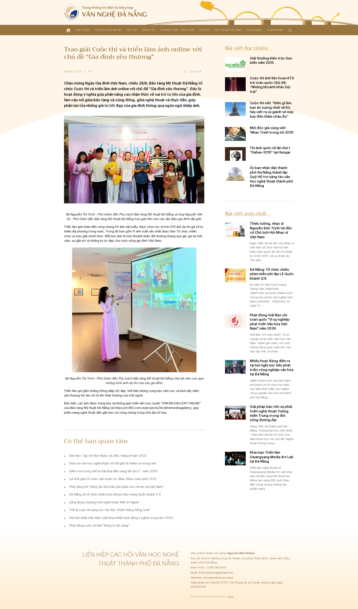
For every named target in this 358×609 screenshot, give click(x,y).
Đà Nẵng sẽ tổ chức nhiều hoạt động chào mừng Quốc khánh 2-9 (115, 494)
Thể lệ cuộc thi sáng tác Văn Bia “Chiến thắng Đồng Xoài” (109, 510)
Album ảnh (275, 30)
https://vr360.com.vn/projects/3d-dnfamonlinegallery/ (153, 408)
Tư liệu (204, 30)
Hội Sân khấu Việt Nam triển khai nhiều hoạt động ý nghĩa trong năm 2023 (121, 518)
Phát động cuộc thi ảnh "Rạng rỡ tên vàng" (99, 525)
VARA (230, 597)
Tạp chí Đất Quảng (228, 30)
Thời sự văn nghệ (108, 30)
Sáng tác (149, 30)
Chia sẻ (195, 71)
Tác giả (131, 30)
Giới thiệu (82, 30)
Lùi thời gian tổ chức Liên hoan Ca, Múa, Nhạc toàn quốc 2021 (113, 479)
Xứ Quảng (254, 30)
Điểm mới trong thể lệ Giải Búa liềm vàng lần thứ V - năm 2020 (113, 471)
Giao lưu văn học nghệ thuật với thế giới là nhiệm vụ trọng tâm (112, 463)
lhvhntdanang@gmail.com (216, 572)
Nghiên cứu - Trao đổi (177, 30)
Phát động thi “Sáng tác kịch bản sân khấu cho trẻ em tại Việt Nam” (116, 486)
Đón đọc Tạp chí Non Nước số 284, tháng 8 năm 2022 (108, 455)
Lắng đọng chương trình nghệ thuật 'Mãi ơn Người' (104, 502)
